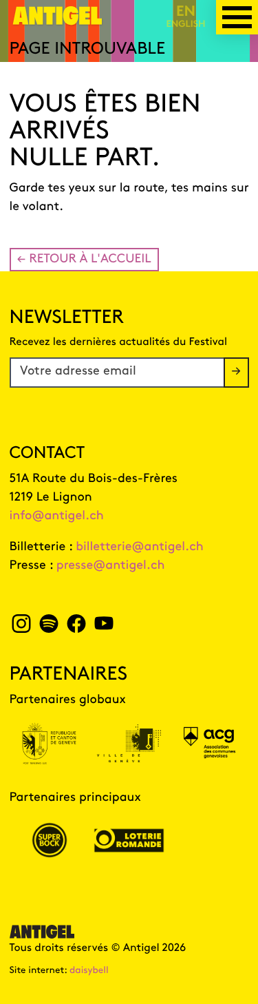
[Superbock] (49, 840)
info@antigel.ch (57, 516)
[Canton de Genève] (49, 743)
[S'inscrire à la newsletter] (236, 372)
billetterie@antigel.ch (140, 547)
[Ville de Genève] (129, 743)
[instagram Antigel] (22, 628)
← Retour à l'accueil (84, 259)
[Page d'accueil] (58, 21)
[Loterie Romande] (129, 840)
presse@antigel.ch (110, 566)
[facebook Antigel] (76, 628)
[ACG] (209, 743)
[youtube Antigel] (104, 628)
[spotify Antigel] (48, 628)
